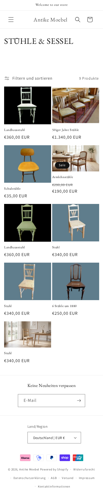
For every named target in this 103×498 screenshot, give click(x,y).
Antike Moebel (29, 469)
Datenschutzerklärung (29, 478)
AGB (54, 478)
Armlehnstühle (62, 177)
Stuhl (56, 247)
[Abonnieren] (79, 400)
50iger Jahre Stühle (65, 130)
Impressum (87, 478)
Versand (68, 478)
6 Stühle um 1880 (64, 306)
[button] (11, 20)
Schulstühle (12, 189)
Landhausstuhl (14, 130)
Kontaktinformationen (54, 486)
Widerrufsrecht (84, 469)
